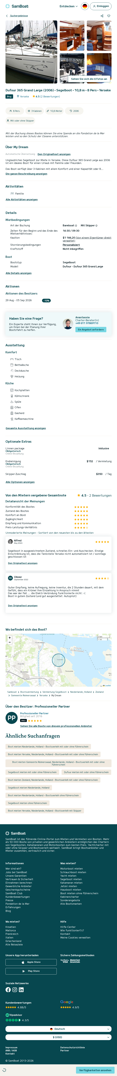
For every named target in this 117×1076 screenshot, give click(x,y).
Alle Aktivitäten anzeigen (22, 199)
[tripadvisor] (14, 1015)
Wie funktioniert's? (72, 930)
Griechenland (13, 941)
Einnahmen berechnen (18, 882)
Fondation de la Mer (17, 903)
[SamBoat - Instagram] (14, 989)
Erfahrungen (13, 907)
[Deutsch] (85, 6)
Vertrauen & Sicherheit (19, 879)
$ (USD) (57, 1037)
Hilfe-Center (68, 926)
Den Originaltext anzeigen (54, 154)
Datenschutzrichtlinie (72, 1047)
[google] (66, 1002)
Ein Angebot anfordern (91, 329)
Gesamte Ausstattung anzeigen (26, 428)
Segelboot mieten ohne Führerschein (27, 803)
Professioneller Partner (34, 713)
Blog (8, 910)
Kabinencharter (69, 896)
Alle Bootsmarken (71, 903)
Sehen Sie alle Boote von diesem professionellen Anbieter (56, 726)
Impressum (11, 1047)
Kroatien (10, 926)
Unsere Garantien (16, 875)
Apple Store (34, 961)
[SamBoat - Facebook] (8, 989)
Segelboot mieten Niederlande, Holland (28, 787)
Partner (64, 1050)
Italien (9, 937)
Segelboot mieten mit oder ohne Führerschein (32, 772)
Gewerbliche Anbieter (18, 886)
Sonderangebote (70, 900)
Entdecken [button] (67, 6)
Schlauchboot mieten (73, 872)
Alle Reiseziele (14, 944)
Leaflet (108, 685)
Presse (9, 900)
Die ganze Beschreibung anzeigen (26, 173)
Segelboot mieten (71, 879)
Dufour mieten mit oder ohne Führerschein (86, 772)
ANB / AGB (11, 1050)
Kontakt (65, 933)
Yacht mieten (68, 875)
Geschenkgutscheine (17, 889)
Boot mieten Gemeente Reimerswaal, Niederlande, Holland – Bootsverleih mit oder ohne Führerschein (58, 763)
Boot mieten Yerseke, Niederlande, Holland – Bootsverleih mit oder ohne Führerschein (53, 754)
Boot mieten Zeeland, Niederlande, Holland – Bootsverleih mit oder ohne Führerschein (53, 779)
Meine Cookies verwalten (75, 937)
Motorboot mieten (71, 868)
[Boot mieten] (16, 6)
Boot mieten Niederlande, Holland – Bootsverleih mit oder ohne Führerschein (48, 746)
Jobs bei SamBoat (16, 872)
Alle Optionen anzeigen (20, 482)
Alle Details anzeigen (19, 273)
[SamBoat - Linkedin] (21, 989)
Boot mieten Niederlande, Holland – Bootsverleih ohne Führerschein (43, 795)
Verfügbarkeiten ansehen (95, 1070)
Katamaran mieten (71, 882)
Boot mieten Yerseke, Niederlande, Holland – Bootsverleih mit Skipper (44, 810)
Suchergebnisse (19, 15)
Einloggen (102, 6)
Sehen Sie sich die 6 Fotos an (89, 79)
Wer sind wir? (13, 868)
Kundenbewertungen (17, 896)
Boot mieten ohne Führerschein (79, 893)
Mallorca (10, 930)
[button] (9, 637)
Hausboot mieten (70, 889)
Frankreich (11, 933)
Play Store (33, 970)
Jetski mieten (68, 886)
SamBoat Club (13, 893)
